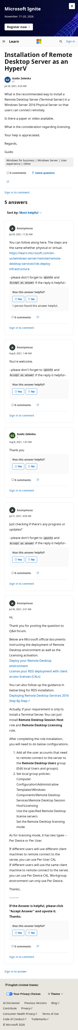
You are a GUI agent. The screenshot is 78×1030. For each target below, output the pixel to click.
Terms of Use (50, 1014)
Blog (54, 1003)
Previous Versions (35, 1003)
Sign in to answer (16, 971)
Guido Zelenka (21, 78)
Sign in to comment (17, 192)
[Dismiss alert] (72, 6)
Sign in (70, 41)
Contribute (10, 1008)
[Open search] (61, 41)
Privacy (25, 1008)
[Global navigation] (4, 41)
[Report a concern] (8, 182)
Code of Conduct (13, 1019)
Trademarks (38, 1019)
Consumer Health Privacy (19, 1014)
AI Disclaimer (11, 1003)
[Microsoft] (39, 41)
